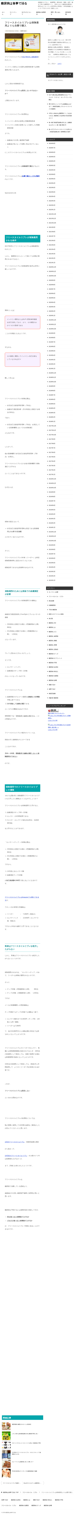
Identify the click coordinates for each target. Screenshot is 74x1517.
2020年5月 (52, 298)
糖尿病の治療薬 (53, 676)
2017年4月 (52, 461)
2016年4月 (52, 514)
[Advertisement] (21, 207)
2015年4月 (52, 567)
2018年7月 (52, 395)
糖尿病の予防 (53, 662)
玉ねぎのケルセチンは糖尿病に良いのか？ (34, 1483)
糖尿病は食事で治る (14, 3)
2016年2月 (52, 523)
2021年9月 (52, 227)
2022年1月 (52, 209)
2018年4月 (52, 408)
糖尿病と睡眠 (53, 640)
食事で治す (23, 31)
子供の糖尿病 (53, 609)
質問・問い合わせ (55, 13)
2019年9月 (52, 333)
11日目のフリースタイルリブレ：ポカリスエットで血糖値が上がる (26, 1453)
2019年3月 (52, 359)
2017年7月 (52, 448)
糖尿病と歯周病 (53, 636)
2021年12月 (52, 214)
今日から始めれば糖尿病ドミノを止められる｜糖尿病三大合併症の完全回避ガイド (60, 116)
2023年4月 (52, 183)
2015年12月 (52, 532)
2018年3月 (52, 412)
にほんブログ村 (52, 720)
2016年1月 (52, 527)
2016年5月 (52, 509)
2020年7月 (52, 289)
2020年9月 (52, 280)
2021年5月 (52, 245)
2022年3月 (52, 201)
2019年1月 (52, 368)
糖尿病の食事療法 (41, 13)
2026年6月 (52, 152)
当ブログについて (26, 13)
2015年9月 (52, 545)
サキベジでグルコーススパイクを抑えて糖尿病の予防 (26, 1443)
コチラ (59, 63)
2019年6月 (52, 346)
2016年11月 (52, 483)
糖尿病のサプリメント (55, 658)
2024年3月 (52, 170)
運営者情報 (68, 13)
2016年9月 (52, 492)
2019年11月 (52, 324)
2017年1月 (52, 474)
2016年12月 (52, 479)
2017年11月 (52, 430)
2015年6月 (52, 558)
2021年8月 (52, 231)
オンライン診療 (53, 592)
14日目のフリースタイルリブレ (16, 1155)
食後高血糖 (52, 693)
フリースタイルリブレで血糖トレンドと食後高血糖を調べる (13, 1483)
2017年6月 (52, 452)
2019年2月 (52, 364)
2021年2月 (52, 258)
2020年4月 (52, 302)
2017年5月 (52, 457)
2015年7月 (52, 554)
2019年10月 (52, 329)
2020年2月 (52, 311)
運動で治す (52, 684)
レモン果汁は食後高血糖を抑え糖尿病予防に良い (25, 1433)
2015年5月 (52, 562)
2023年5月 (52, 178)
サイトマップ (13, 13)
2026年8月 (52, 143)
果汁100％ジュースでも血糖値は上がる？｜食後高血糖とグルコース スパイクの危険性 (60, 106)
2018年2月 (52, 417)
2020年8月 (52, 284)
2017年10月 (52, 434)
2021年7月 (52, 236)
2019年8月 (52, 337)
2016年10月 (52, 487)
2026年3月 (52, 165)
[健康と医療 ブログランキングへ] (53, 710)
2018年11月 (52, 377)
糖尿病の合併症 (53, 667)
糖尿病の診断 (53, 680)
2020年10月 (52, 276)
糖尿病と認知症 (53, 649)
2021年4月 (52, 249)
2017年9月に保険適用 (30, 57)
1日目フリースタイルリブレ (15, 1142)
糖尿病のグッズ (53, 654)
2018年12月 (52, 373)
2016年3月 (52, 518)
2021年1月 (52, 262)
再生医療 (51, 601)
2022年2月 (52, 205)
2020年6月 (52, 293)
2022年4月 (52, 196)
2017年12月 (52, 426)
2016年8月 (52, 496)
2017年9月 (52, 439)
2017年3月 (52, 465)
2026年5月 (52, 156)
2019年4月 (52, 355)
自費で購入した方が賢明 (31, 176)
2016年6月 (52, 505)
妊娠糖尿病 (52, 605)
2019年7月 (52, 342)
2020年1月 (52, 315)
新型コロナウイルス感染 (56, 614)
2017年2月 (52, 470)
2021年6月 (52, 240)
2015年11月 (52, 536)
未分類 (51, 618)
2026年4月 (52, 161)
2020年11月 (52, 271)
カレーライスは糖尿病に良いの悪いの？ (23, 1461)
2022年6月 (52, 187)
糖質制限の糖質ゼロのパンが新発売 (21, 1424)
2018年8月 (52, 390)
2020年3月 (52, 306)
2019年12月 (52, 320)
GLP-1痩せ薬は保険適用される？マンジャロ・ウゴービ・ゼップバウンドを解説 (60, 97)
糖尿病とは (52, 627)
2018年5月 (52, 404)
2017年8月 (52, 443)
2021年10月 (52, 223)
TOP (10, 1492)
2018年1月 (52, 421)
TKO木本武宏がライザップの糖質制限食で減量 (24, 1471)
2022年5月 (52, 192)
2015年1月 (52, 580)
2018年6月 (52, 399)
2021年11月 (52, 218)
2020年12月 (52, 267)
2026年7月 (52, 148)
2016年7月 (52, 501)
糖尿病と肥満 (53, 645)
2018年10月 (52, 381)
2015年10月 (52, 540)
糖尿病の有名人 (53, 671)
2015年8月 (52, 549)
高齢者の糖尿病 (53, 698)
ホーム (3, 13)
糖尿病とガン (53, 631)
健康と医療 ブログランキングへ (56, 713)
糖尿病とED (52, 623)
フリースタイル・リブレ (12, 31)
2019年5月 (52, 351)
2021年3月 (52, 253)
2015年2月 (52, 576)
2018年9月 (52, 386)
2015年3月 (52, 571)
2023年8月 (52, 174)
